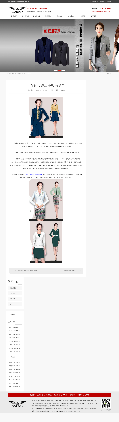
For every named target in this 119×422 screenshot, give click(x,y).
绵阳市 (63, 403)
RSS (75, 411)
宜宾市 (41, 406)
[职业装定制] (17, 10)
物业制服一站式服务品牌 (101, 11)
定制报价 (82, 16)
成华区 (57, 400)
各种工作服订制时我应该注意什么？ (15, 380)
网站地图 (70, 411)
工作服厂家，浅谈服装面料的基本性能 (15, 351)
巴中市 (62, 406)
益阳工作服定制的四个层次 (15, 373)
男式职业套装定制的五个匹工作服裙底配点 (15, 376)
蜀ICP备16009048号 (61, 411)
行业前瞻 (12, 293)
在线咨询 (94, 1)
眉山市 (66, 406)
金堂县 (88, 400)
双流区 (80, 400)
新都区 (72, 400)
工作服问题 (101, 1)
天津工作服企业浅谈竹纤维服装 (15, 327)
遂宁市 (89, 403)
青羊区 (44, 400)
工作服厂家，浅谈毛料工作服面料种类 (26, 270)
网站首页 (32, 395)
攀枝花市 (72, 403)
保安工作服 (36, 16)
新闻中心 (21, 73)
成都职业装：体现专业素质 (15, 366)
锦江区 (40, 400)
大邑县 (93, 400)
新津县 (37, 403)
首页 (16, 73)
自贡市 (67, 403)
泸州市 (77, 403)
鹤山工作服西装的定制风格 (15, 386)
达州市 (49, 406)
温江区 (76, 400)
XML (78, 411)
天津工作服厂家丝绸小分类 (15, 334)
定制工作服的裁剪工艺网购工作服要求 (15, 383)
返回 (108, 73)
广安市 (57, 406)
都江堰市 (41, 403)
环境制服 (59, 16)
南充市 (45, 406)
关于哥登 (94, 16)
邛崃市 (54, 403)
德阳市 (81, 403)
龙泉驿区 (67, 400)
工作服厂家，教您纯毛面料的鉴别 (15, 341)
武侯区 (52, 400)
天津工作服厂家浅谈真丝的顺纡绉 (15, 337)
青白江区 (61, 400)
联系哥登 (109, 1)
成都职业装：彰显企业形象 (15, 362)
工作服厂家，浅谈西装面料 (15, 348)
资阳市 (37, 406)
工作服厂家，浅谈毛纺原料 (15, 344)
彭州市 (46, 403)
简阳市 (59, 403)
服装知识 (12, 299)
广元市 (85, 403)
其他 (11, 304)
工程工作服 (48, 16)
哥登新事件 (28, 73)
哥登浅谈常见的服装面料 (15, 330)
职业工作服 (25, 16)
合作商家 (71, 16)
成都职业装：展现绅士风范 (15, 369)
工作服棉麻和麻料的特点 (69, 270)
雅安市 (53, 406)
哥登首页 (14, 16)
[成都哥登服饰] (17, 404)
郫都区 (84, 400)
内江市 (93, 403)
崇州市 (50, 403)
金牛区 (48, 400)
